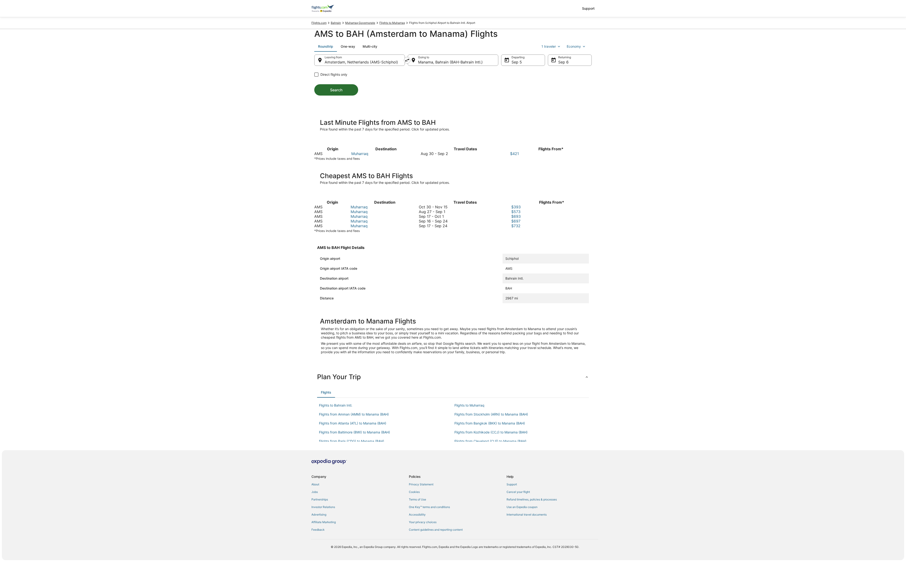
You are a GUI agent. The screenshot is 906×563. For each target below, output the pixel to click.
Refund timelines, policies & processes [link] (532, 499)
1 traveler (548, 46)
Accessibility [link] (417, 514)
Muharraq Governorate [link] (360, 23)
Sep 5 (517, 62)
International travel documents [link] (527, 514)
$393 (516, 207)
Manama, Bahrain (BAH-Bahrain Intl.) (450, 62)
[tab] (325, 46)
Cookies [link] (414, 492)
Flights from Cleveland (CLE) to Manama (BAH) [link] (490, 441)
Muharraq (359, 153)
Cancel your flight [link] (518, 492)
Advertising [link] (318, 514)
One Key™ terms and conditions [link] (429, 507)
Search (336, 90)
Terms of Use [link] (417, 499)
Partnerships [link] (319, 499)
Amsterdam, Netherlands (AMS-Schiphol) (361, 62)
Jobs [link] (314, 492)
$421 (514, 153)
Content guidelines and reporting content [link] (436, 529)
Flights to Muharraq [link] (392, 23)
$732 (515, 225)
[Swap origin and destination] (407, 60)
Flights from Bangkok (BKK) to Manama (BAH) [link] (489, 423)
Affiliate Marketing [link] (323, 522)
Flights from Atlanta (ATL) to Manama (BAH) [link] (352, 423)
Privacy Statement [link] (421, 484)
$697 (515, 221)
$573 (515, 211)
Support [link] (512, 484)
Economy (574, 46)
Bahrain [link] (336, 23)
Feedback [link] (318, 529)
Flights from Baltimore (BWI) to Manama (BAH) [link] (354, 432)
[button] (453, 376)
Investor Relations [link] (323, 507)
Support (588, 8)
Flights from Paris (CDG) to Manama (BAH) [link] (351, 441)
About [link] (315, 484)
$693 (516, 216)
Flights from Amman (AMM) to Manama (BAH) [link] (354, 414)
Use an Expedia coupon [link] (522, 507)
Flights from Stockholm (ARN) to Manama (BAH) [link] (491, 414)
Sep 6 (563, 62)
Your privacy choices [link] (422, 522)
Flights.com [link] (319, 23)
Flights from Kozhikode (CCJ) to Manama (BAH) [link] (491, 432)
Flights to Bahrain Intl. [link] (335, 405)
